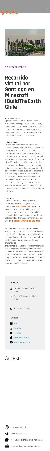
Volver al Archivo (16, 67)
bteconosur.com (23, 206)
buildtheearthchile (21, 337)
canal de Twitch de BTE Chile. (27, 220)
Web (15, 323)
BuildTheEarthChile (21, 342)
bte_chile (17, 328)
